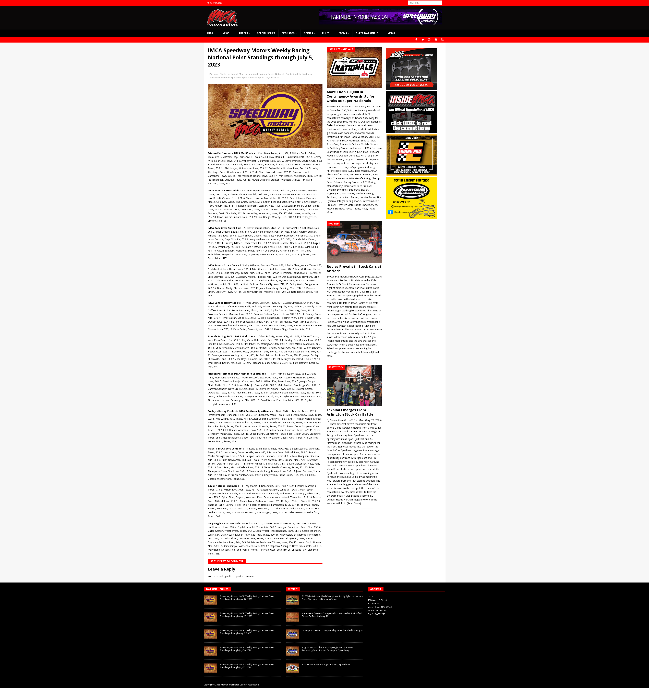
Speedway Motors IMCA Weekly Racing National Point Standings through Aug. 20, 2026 (247, 598)
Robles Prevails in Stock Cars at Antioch (354, 268)
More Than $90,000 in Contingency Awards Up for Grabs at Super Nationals (351, 96)
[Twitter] (423, 40)
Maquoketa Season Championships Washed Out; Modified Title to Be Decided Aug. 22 (332, 615)
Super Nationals (367, 33)
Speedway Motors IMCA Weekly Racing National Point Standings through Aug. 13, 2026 (247, 615)
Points (308, 33)
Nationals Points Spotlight (288, 73)
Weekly (292, 589)
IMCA (210, 33)
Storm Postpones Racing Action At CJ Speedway (326, 664)
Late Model (232, 73)
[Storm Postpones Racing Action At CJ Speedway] (292, 668)
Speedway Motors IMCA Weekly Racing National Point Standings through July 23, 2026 (247, 666)
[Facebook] (416, 40)
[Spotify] (443, 40)
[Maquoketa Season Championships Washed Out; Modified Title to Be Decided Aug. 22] (292, 617)
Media (391, 33)
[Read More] (354, 503)
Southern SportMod (231, 77)
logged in (227, 576)
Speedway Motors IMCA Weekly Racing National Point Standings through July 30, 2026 (247, 649)
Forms (343, 33)
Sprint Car (263, 77)
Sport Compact (249, 77)
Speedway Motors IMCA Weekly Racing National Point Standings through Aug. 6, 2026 (247, 632)
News (225, 33)
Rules (325, 33)
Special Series (266, 33)
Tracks (243, 33)
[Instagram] (429, 40)
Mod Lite (243, 73)
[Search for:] (425, 2)
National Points (266, 73)
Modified (253, 73)
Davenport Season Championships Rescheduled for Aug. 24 (332, 630)
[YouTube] (436, 40)
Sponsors (288, 33)
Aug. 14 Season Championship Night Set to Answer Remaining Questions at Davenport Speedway (327, 649)
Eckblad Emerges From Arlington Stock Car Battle (350, 412)
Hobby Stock (219, 73)
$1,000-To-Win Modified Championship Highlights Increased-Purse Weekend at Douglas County (332, 598)
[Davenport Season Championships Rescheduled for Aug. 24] (292, 634)
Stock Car (274, 77)
